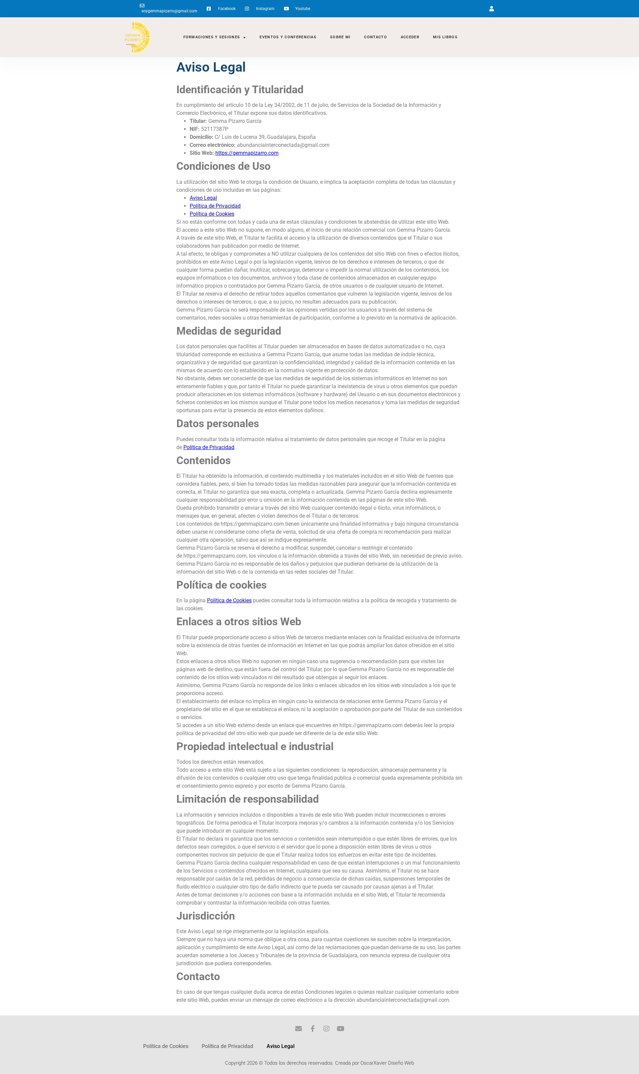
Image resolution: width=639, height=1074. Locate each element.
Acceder (410, 37)
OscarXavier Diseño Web (387, 1063)
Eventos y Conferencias (288, 37)
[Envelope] (298, 1028)
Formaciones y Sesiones (211, 37)
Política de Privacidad (227, 1046)
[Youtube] (340, 1028)
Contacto (375, 37)
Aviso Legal (281, 1046)
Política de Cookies (165, 1046)
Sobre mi (340, 37)
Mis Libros (445, 37)
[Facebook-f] (312, 1028)
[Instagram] (326, 1028)
